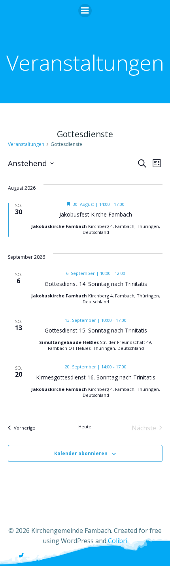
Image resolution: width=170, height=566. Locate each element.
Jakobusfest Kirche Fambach (95, 214)
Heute (84, 427)
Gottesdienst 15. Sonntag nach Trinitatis (96, 330)
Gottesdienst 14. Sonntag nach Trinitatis (96, 284)
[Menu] (85, 10)
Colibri (117, 540)
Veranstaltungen (26, 144)
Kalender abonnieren (81, 453)
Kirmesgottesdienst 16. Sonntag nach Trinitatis (95, 377)
